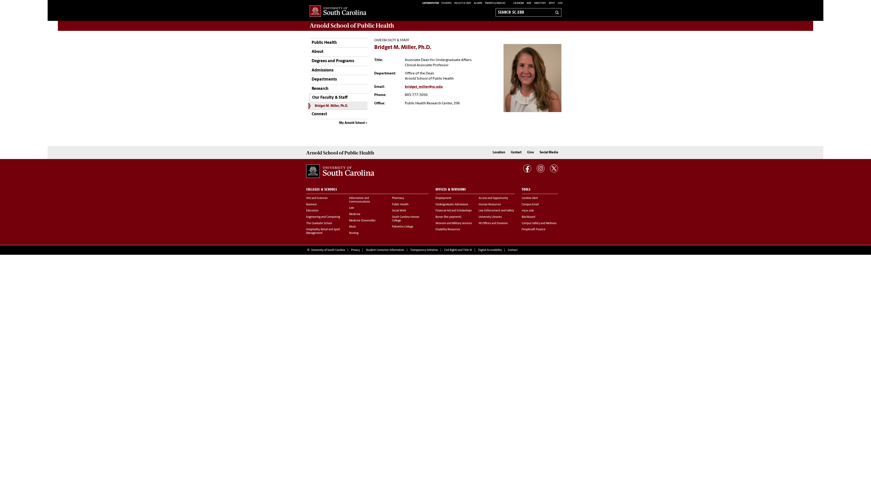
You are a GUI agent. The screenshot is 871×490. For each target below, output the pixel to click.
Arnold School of (352, 25)
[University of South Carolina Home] (338, 11)
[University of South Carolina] (340, 171)
